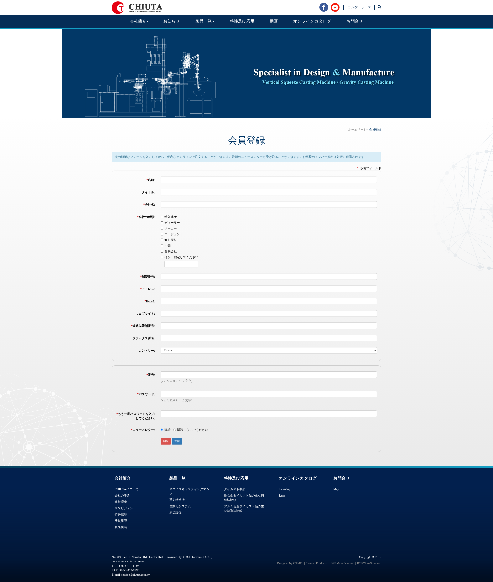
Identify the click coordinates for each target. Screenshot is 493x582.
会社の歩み (122, 495)
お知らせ (171, 21)
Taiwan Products (316, 563)
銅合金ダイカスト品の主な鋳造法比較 (244, 498)
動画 (274, 21)
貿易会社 (170, 251)
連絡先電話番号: (143, 325)
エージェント (173, 234)
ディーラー (172, 222)
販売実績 (121, 527)
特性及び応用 (242, 21)
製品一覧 (177, 478)
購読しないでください (192, 429)
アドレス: (147, 289)
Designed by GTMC (289, 563)
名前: (150, 180)
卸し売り (170, 239)
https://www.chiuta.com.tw (128, 561)
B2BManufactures (342, 563)
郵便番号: (147, 276)
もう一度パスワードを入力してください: (135, 416)
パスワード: (146, 394)
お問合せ (354, 21)
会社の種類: (146, 217)
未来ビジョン (124, 508)
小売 (167, 245)
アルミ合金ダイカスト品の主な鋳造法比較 (244, 508)
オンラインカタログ (312, 21)
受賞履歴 (121, 521)
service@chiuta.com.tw (135, 574)
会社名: (149, 204)
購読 (167, 429)
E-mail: (149, 301)
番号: (150, 374)
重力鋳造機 (177, 500)
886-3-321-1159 (129, 565)
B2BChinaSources (368, 563)
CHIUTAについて (127, 489)
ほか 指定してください (181, 257)
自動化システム (180, 506)
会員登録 (375, 129)
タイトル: (148, 192)
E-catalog (284, 489)
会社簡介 (123, 478)
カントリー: (147, 350)
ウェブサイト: (145, 313)
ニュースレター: (143, 429)
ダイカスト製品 (235, 489)
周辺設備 (175, 512)
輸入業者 (170, 217)
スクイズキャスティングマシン (189, 491)
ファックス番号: (143, 338)
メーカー (170, 228)
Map (336, 489)
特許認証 (121, 514)
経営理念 (121, 501)
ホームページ (357, 129)
